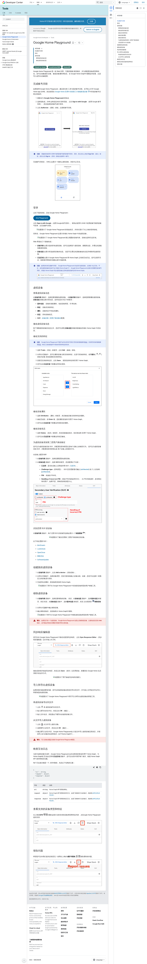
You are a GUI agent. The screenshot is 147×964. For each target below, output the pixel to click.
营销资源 (79, 914)
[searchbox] (13, 19)
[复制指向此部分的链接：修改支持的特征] (49, 336)
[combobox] (106, 2)
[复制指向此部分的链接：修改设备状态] (47, 429)
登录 (143, 2)
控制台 (136, 2)
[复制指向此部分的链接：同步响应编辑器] (52, 632)
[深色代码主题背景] (97, 767)
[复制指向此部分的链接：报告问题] (45, 851)
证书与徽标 (80, 911)
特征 (86, 342)
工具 (3, 13)
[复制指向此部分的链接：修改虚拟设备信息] (51, 324)
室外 (62, 936)
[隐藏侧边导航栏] (24, 960)
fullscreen (140, 8)
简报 (26, 13)
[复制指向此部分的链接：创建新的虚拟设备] (54, 567)
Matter (31, 911)
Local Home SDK (54, 67)
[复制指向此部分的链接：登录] (40, 208)
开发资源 (79, 918)
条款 (30, 960)
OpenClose (41, 552)
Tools (5, 8)
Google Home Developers (40, 37)
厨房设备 (63, 929)
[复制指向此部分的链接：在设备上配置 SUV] (48, 454)
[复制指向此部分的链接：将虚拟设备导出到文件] (55, 702)
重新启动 (40, 556)
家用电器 (63, 925)
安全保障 (63, 918)
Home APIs (48, 913)
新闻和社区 (49, 2)
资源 (38, 2)
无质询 (72, 466)
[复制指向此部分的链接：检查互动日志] (50, 749)
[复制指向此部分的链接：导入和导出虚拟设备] (57, 685)
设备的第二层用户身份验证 (51, 318)
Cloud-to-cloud (40, 67)
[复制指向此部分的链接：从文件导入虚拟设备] (53, 720)
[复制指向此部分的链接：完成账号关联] (50, 84)
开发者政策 (80, 931)
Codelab (18, 13)
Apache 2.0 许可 (91, 893)
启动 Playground (42, 218)
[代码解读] (94, 767)
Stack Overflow (97, 920)
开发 (31, 2)
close (144, 8)
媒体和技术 (64, 922)
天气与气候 (64, 914)
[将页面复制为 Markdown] (79, 42)
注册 (91, 21)
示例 (10, 13)
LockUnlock (41, 549)
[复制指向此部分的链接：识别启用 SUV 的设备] (54, 528)
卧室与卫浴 (64, 932)
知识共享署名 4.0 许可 (60, 893)
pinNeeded (46, 472)
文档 (58, 2)
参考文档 (95, 793)
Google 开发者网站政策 (45, 895)
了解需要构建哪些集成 (35, 941)
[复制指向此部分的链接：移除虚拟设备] (50, 593)
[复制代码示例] (100, 767)
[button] (13, 62)
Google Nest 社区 (98, 924)
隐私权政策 (37, 960)
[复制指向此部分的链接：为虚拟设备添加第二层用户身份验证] (67, 442)
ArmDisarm (41, 545)
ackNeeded (85, 469)
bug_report (137, 8)
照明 (62, 911)
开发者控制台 (96, 911)
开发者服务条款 (81, 927)
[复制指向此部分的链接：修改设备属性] (47, 411)
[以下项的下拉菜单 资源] (41, 2)
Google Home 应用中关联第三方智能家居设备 (71, 92)
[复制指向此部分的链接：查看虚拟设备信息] (51, 293)
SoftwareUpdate (43, 560)
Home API (67, 67)
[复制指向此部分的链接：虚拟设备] (45, 288)
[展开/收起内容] (41, 48)
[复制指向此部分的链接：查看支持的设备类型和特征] (64, 809)
